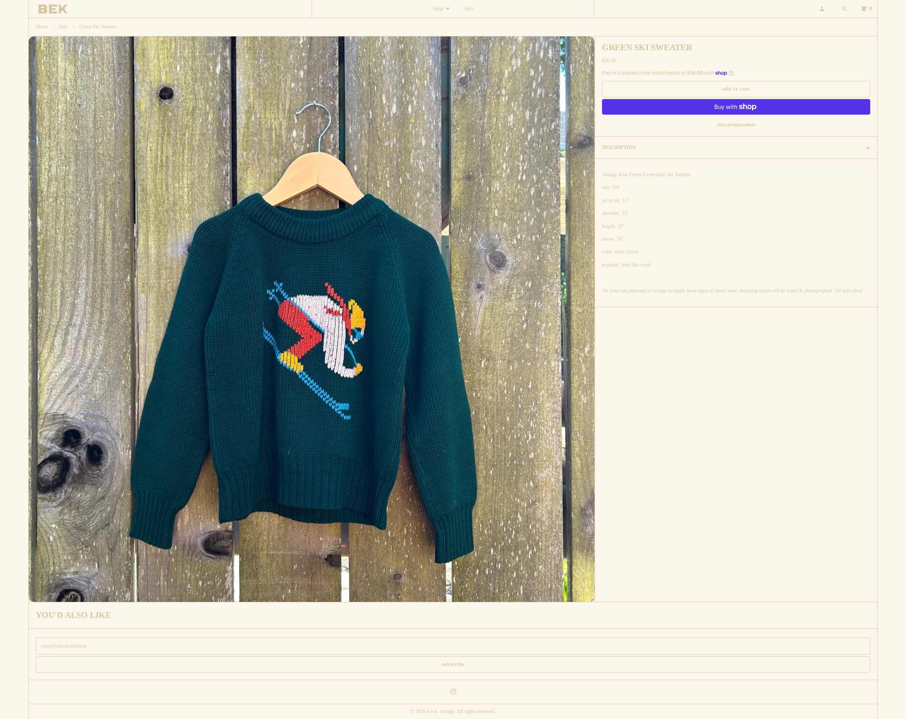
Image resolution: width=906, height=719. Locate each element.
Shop (438, 8)
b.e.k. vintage (440, 711)
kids (63, 26)
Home (42, 26)
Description (619, 147)
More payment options (736, 124)
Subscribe (453, 664)
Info (469, 8)
